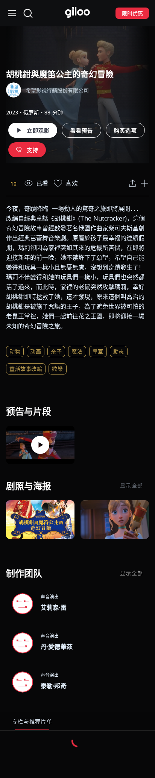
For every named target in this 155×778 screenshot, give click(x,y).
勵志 (118, 351)
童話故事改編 (25, 368)
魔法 (76, 351)
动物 (14, 351)
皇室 (98, 351)
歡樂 (57, 368)
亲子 (56, 351)
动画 (35, 351)
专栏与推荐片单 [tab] (32, 721)
